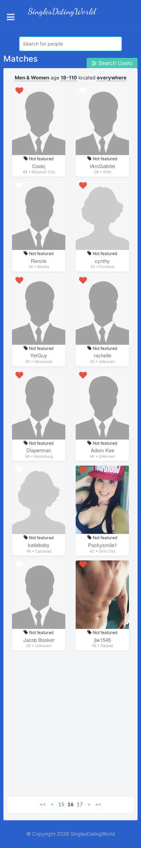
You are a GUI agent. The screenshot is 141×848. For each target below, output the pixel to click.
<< (43, 804)
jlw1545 (102, 639)
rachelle (102, 355)
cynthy (102, 260)
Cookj (38, 165)
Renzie (39, 260)
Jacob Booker (38, 639)
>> (98, 804)
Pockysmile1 (102, 544)
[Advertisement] (70, 725)
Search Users (114, 63)
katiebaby (39, 544)
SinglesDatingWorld (62, 11)
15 (61, 804)
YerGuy (38, 355)
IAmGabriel (102, 165)
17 (80, 804)
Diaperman (38, 450)
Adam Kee (102, 450)
